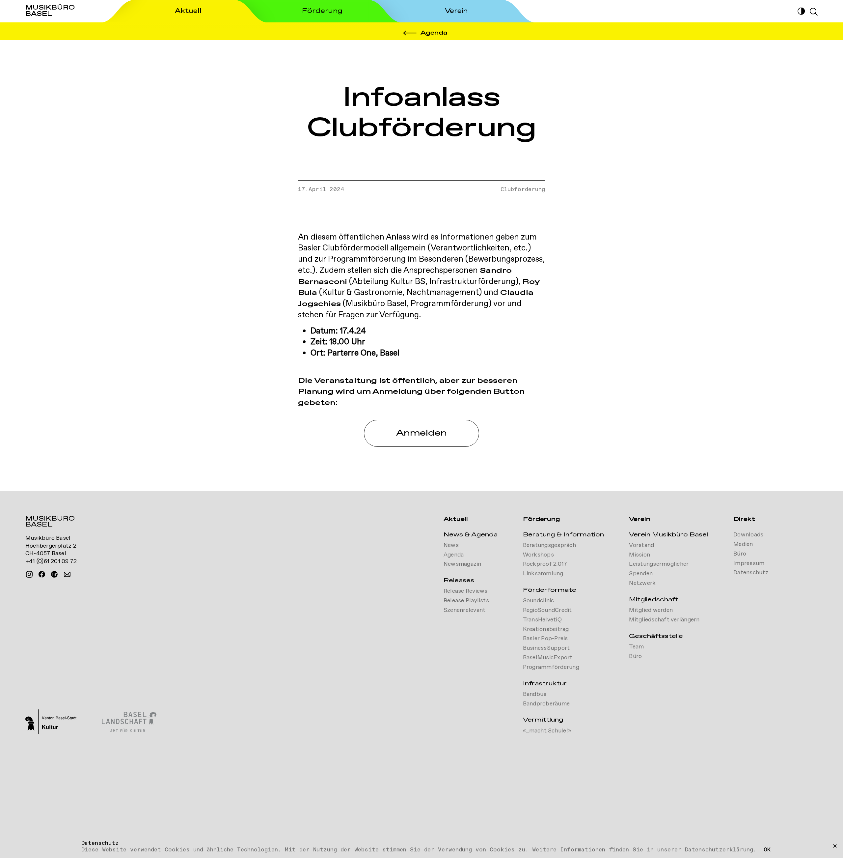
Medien (743, 544)
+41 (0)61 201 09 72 (51, 561)
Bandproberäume (546, 704)
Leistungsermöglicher (659, 564)
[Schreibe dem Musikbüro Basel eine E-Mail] (67, 574)
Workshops (538, 555)
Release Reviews (466, 591)
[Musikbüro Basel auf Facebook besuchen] (42, 574)
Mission (639, 555)
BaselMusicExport (548, 658)
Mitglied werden (651, 610)
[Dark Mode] (801, 11)
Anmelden (421, 433)
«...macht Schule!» (547, 731)
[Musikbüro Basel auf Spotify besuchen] (54, 574)
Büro (635, 656)
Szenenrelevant (464, 610)
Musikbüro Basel (50, 522)
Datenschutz (750, 573)
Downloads (748, 535)
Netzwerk (642, 583)
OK (767, 850)
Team (636, 647)
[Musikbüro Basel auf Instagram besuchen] (29, 574)
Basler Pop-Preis (545, 639)
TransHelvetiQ (542, 620)
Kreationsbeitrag (546, 629)
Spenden (641, 574)
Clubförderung (523, 189)
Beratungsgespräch (549, 545)
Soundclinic (538, 601)
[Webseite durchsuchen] (814, 12)
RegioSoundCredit (547, 610)
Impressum (748, 563)
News (451, 545)
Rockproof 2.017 (545, 564)
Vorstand (641, 545)
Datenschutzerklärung (719, 850)
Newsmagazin (462, 564)
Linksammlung (543, 574)
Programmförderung (551, 667)
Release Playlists (466, 601)
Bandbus (535, 694)
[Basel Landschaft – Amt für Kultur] (129, 723)
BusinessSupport (546, 648)
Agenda (454, 555)
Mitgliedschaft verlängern (664, 620)
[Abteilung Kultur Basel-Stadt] (50, 722)
